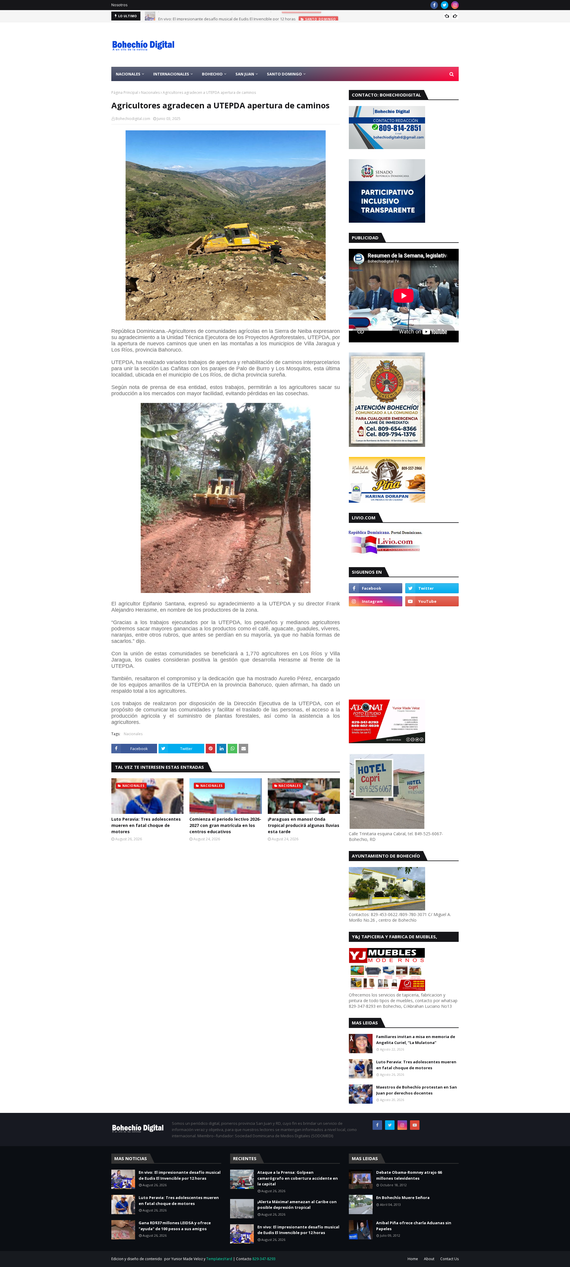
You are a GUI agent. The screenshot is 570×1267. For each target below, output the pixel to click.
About (429, 1258)
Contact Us (449, 1258)
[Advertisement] (351, 44)
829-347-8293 (264, 1258)
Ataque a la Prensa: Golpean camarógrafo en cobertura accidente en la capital (297, 1178)
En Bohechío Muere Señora (403, 1197)
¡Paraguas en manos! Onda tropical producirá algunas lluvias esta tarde (303, 825)
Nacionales (150, 92)
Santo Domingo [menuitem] (284, 74)
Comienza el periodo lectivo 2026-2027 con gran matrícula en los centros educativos (225, 825)
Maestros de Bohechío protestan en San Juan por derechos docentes (416, 1090)
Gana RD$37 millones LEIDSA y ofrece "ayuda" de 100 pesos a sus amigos (175, 1225)
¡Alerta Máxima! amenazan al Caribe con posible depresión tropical (297, 1204)
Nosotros (119, 4)
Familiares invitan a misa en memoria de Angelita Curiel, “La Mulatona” (415, 1039)
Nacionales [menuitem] (128, 74)
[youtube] (432, 601)
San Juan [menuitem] (244, 74)
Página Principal (124, 92)
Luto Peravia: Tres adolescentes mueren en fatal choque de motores (146, 825)
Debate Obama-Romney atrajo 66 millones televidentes (409, 1175)
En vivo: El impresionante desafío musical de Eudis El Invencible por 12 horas (227, 16)
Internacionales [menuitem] (171, 74)
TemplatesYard (219, 1258)
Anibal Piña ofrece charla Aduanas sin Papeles (413, 1225)
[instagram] (455, 5)
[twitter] (444, 5)
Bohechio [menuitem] (212, 74)
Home (413, 1258)
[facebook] (434, 5)
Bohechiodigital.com (132, 118)
